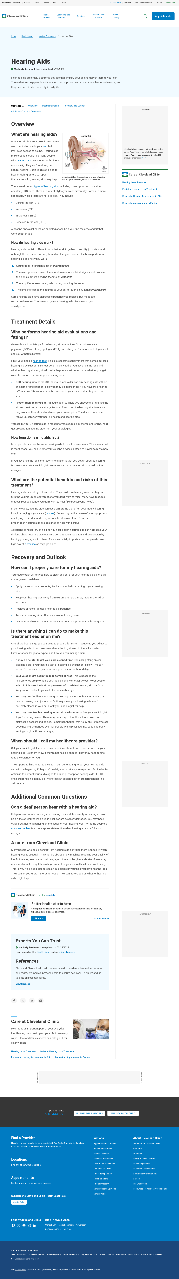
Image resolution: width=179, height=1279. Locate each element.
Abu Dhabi (17, 3)
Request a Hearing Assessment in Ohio (142, 196)
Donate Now (170, 3)
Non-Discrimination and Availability (25, 1259)
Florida (36, 3)
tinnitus (50, 513)
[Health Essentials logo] (47, 895)
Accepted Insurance (103, 1148)
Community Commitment (144, 1173)
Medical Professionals (143, 3)
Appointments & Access (105, 1143)
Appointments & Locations (89, 1113)
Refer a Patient (101, 1179)
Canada (27, 3)
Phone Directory (101, 1184)
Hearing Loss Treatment (134, 182)
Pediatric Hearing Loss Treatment (139, 189)
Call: (18, 1270)
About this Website (36, 1254)
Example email (101, 918)
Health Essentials (66, 1225)
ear (45, 146)
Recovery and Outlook (74, 105)
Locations (137, 1153)
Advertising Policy (54, 1254)
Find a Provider (47, 16)
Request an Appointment (123, 1113)
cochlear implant (20, 828)
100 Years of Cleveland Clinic (146, 1143)
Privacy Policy (133, 1254)
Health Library (27, 36)
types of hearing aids (46, 186)
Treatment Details (50, 105)
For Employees (140, 1184)
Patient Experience (141, 1163)
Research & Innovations (144, 1168)
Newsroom (81, 1225)
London (46, 3)
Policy (144, 158)
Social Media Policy (71, 1254)
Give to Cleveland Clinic (104, 1163)
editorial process (67, 952)
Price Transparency (103, 1173)
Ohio (64, 3)
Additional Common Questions (26, 111)
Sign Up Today (18, 1202)
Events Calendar (101, 1153)
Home (13, 36)
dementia (30, 544)
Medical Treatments (47, 36)
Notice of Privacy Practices (151, 1254)
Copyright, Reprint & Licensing (93, 1254)
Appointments (163, 16)
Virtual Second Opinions (105, 1189)
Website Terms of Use (117, 1254)
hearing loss (24, 160)
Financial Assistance (103, 1158)
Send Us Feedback (19, 1254)
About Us (137, 1148)
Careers (159, 3)
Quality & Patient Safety (144, 1158)
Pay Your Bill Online (102, 1168)
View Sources (23, 984)
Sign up (39, 918)
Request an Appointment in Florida (139, 203)
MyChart (127, 3)
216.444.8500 (56, 1114)
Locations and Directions (63, 16)
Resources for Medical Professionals (150, 1189)
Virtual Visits (100, 1194)
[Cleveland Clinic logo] (23, 895)
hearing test (40, 360)
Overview (32, 105)
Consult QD (50, 1225)
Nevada (55, 3)
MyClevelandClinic (53, 1229)
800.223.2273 (115, 3)
